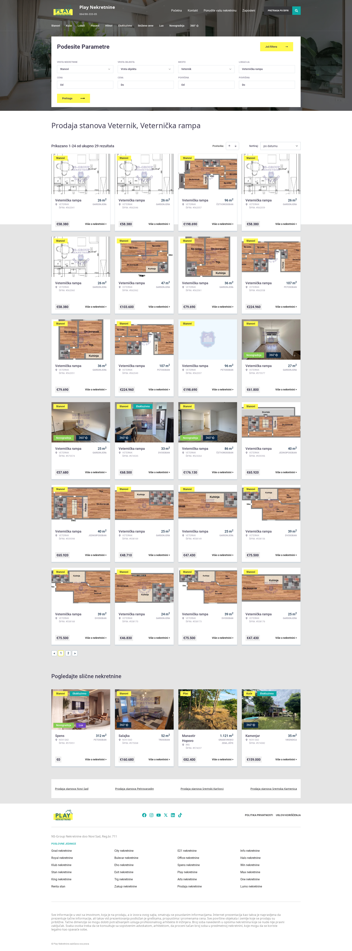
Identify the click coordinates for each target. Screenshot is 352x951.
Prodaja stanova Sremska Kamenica (273, 788)
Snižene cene (145, 25)
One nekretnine (250, 879)
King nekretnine (61, 879)
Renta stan (58, 886)
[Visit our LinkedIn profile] (173, 815)
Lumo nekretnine (251, 886)
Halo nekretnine (250, 858)
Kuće (69, 25)
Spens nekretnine (188, 865)
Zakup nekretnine (125, 886)
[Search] (296, 10)
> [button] (75, 653)
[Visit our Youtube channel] (158, 815)
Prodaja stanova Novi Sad (71, 788)
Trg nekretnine (123, 879)
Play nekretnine (187, 872)
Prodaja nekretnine (189, 886)
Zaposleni (248, 10)
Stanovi (55, 25)
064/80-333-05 (88, 14)
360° (193, 25)
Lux (161, 25)
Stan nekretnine (61, 872)
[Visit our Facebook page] (144, 815)
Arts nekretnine (187, 879)
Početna (176, 10)
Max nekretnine (250, 872)
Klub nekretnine (61, 865)
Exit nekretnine (123, 872)
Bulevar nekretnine (126, 858)
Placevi (95, 25)
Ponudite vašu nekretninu (220, 10)
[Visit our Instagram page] (151, 815)
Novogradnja (176, 25)
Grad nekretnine (61, 850)
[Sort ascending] (229, 146)
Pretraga (67, 98)
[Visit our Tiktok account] (180, 815)
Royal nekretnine (62, 858)
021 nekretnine (187, 850)
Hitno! (108, 25)
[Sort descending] (235, 146)
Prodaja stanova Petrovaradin (134, 788)
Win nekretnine (249, 865)
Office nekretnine (188, 858)
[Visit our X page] (166, 815)
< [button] (54, 653)
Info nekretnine (250, 850)
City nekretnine (123, 850)
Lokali (81, 25)
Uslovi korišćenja (288, 815)
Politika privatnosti (259, 815)
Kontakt (193, 10)
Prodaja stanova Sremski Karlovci (202, 788)
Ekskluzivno (125, 25)
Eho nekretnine (123, 865)
